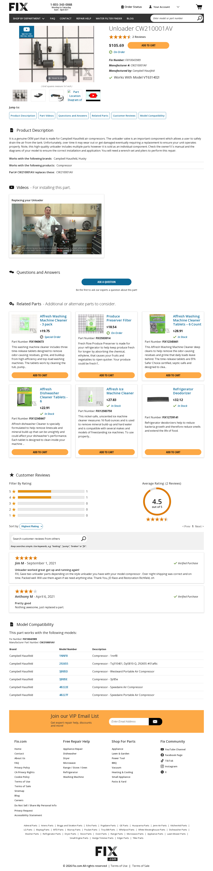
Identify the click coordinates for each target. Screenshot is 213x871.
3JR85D (63, 671)
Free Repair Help (76, 741)
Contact (66, 18)
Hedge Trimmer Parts (102, 837)
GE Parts (124, 825)
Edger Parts (123, 837)
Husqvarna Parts (140, 825)
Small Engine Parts (79, 837)
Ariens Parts (47, 825)
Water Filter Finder (109, 18)
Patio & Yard (119, 781)
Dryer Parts (70, 833)
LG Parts (28, 829)
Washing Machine (73, 776)
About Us (19, 758)
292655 (63, 663)
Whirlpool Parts (126, 829)
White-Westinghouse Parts (151, 829)
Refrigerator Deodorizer (183, 391)
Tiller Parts (138, 837)
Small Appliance (121, 776)
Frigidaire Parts (108, 825)
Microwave (69, 762)
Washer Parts (32, 833)
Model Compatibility (152, 115)
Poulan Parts (90, 829)
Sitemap (19, 790)
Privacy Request (23, 810)
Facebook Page (173, 755)
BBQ (114, 762)
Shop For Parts (123, 741)
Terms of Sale (22, 786)
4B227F (63, 695)
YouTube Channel (175, 749)
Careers (18, 800)
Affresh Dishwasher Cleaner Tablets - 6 (54, 395)
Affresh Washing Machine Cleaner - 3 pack (53, 320)
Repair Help (83, 18)
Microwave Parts (135, 833)
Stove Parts (86, 833)
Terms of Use (22, 781)
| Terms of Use (117, 866)
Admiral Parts (30, 825)
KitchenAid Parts (179, 825)
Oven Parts (101, 833)
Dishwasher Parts (178, 829)
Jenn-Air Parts (160, 825)
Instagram (171, 766)
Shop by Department (27, 18)
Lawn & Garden (120, 753)
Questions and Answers (72, 115)
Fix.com (20, 741)
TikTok (169, 760)
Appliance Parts (155, 833)
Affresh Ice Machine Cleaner (120, 391)
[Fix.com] (20, 7)
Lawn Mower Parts (176, 833)
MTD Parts (58, 829)
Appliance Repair (73, 748)
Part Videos (47, 115)
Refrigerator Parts (52, 833)
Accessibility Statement (28, 815)
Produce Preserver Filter (118, 318)
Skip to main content (106, 6)
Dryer (66, 758)
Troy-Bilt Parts (108, 829)
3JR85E (63, 679)
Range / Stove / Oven (75, 767)
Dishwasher (70, 753)
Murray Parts (74, 829)
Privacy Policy (22, 767)
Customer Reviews (124, 115)
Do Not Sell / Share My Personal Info (34, 805)
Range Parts (117, 833)
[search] (200, 18)
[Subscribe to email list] (155, 721)
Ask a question (107, 282)
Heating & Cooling (122, 772)
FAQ (52, 18)
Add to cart (148, 45)
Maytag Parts (42, 829)
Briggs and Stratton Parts (69, 825)
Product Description (23, 115)
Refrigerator (70, 772)
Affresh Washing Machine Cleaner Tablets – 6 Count (187, 320)
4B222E (63, 687)
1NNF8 (63, 656)
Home (17, 748)
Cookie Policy (22, 776)
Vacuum (116, 767)
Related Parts (100, 115)
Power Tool (118, 758)
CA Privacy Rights (24, 772)
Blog (130, 18)
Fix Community (172, 741)
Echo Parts (91, 825)
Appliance (117, 748)
